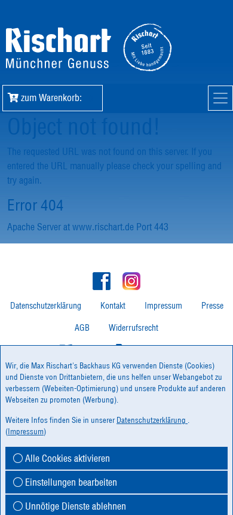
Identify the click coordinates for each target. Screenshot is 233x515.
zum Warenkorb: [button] (56, 97)
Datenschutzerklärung (45, 305)
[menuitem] (46, 306)
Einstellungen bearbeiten (70, 482)
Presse (212, 305)
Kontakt (112, 305)
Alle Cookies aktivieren (66, 458)
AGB (82, 327)
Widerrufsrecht (133, 327)
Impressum (163, 305)
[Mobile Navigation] (220, 98)
